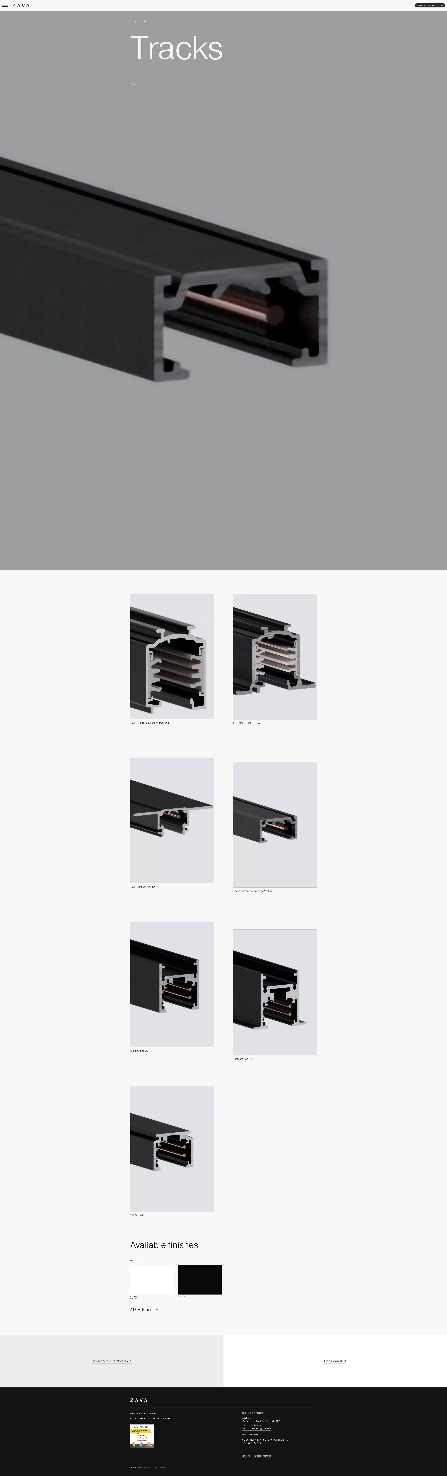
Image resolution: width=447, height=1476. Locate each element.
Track (133, 84)
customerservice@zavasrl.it (256, 1428)
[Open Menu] (5, 5)
